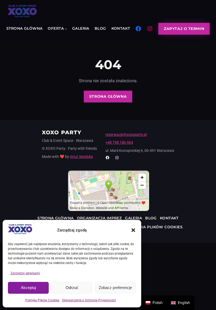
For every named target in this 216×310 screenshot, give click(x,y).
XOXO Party (62, 132)
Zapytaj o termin (184, 28)
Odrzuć (72, 287)
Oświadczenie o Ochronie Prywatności (89, 300)
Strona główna (108, 96)
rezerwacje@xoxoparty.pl (126, 134)
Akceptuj (28, 287)
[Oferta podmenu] (66, 29)
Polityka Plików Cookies (42, 300)
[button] (133, 230)
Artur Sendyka (81, 156)
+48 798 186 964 (119, 142)
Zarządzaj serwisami (25, 273)
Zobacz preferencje (115, 287)
